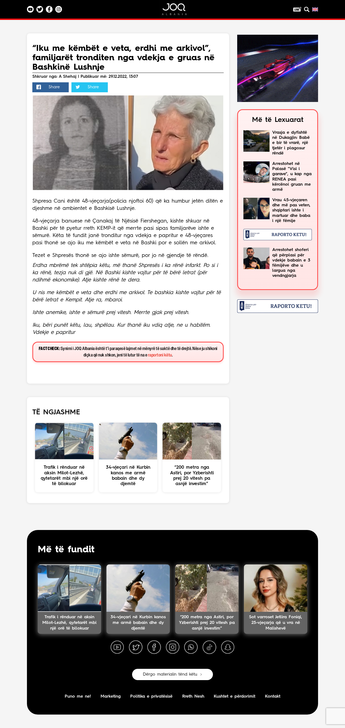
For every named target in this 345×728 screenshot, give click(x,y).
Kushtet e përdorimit (234, 696)
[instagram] (172, 647)
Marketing (111, 696)
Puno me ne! (78, 696)
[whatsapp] (191, 647)
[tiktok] (209, 647)
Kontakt (272, 696)
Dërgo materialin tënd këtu (170, 674)
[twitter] (135, 647)
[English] (315, 9)
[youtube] (117, 647)
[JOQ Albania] (178, 11)
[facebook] (154, 647)
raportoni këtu (160, 355)
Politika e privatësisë (151, 696)
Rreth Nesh (193, 696)
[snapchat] (228, 647)
